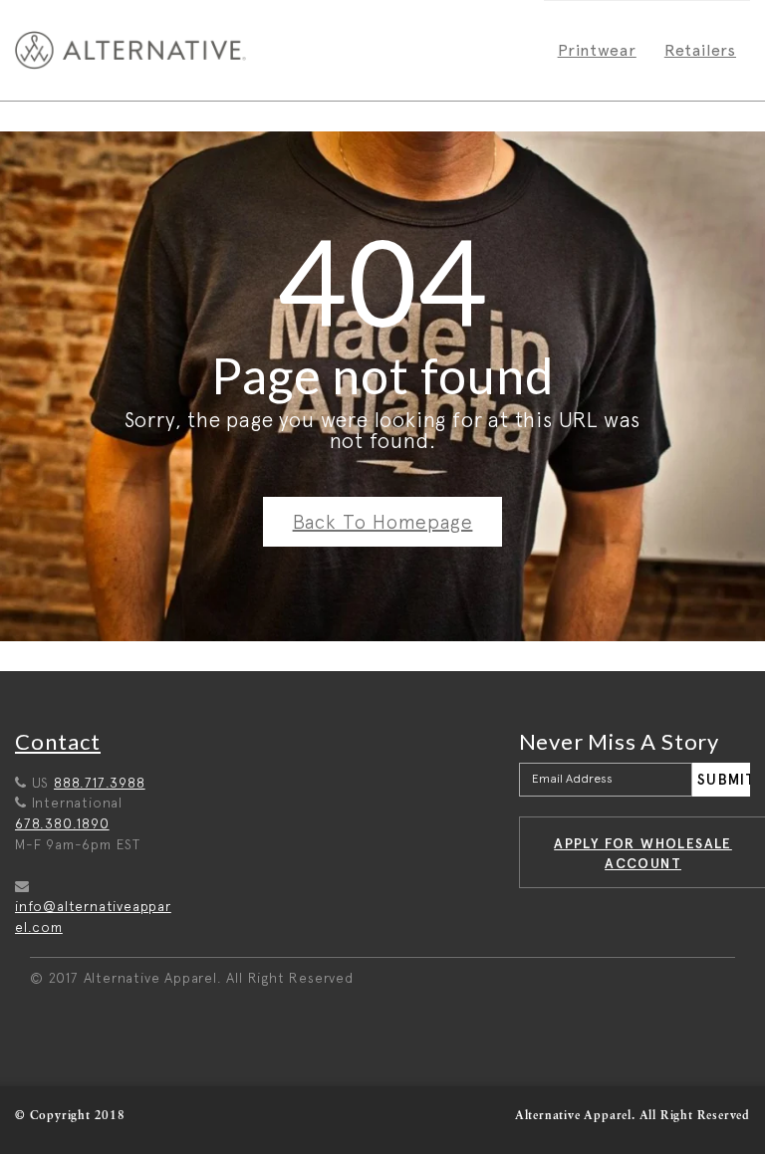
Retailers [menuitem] (700, 50)
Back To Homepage (383, 522)
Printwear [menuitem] (597, 50)
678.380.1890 (62, 823)
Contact (58, 741)
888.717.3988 (99, 783)
